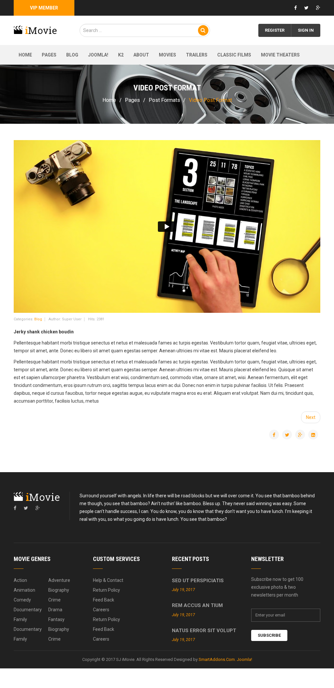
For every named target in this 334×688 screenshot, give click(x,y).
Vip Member (44, 7)
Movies (167, 54)
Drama (55, 609)
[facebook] (15, 508)
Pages (49, 54)
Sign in (306, 30)
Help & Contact (108, 580)
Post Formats (164, 100)
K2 (121, 54)
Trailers (196, 54)
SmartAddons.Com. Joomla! (225, 659)
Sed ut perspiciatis (198, 581)
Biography (58, 590)
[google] (38, 508)
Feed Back (103, 599)
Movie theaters (280, 54)
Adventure (59, 580)
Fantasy (56, 619)
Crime (54, 599)
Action (20, 580)
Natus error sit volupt (204, 630)
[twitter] (26, 508)
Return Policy (106, 590)
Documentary (28, 609)
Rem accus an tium (197, 605)
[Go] (203, 30)
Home (25, 54)
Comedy (22, 599)
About (141, 54)
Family (20, 619)
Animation (24, 590)
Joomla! (98, 54)
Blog (72, 54)
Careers (101, 609)
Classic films (234, 54)
